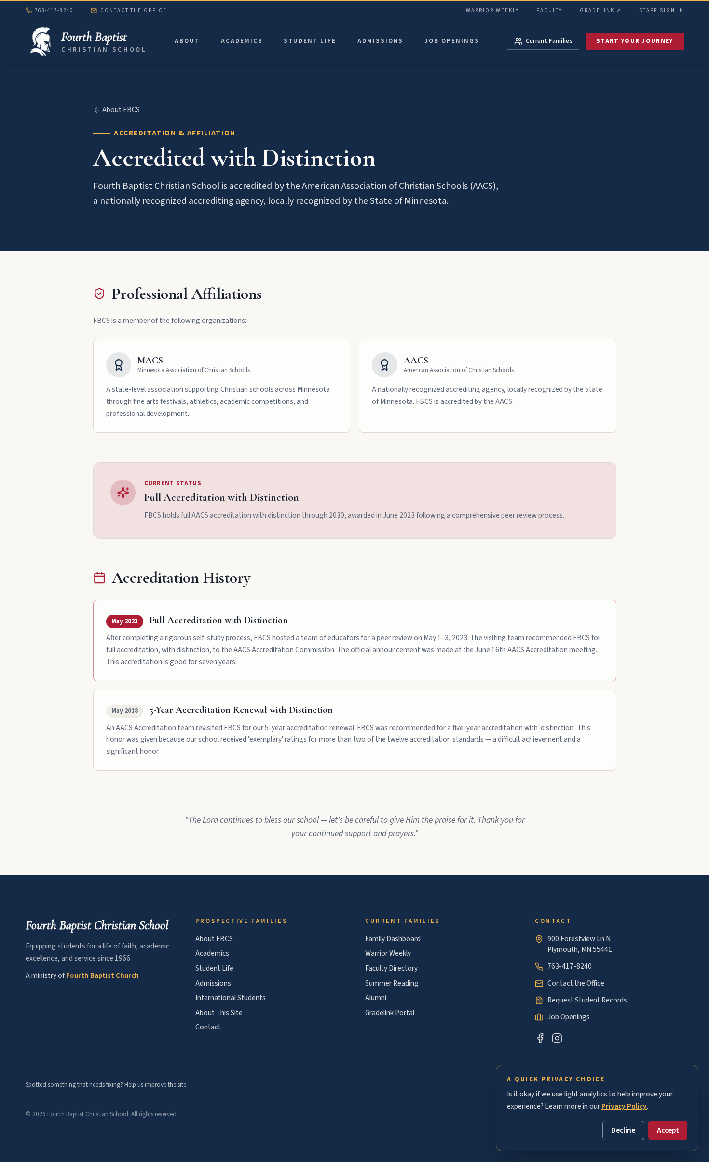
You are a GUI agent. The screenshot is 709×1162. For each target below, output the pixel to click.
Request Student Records (587, 1000)
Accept (668, 1130)
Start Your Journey (634, 41)
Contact (208, 1027)
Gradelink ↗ (601, 10)
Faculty (549, 10)
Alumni (375, 997)
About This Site (219, 1012)
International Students (230, 997)
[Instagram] (557, 1038)
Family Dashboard (393, 939)
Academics (242, 41)
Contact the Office (133, 10)
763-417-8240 (54, 10)
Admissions (380, 41)
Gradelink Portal (389, 1012)
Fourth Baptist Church (102, 975)
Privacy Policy (624, 1106)
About (187, 41)
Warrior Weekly (492, 10)
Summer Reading (392, 983)
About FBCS (121, 110)
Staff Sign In (661, 10)
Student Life (310, 41)
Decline (623, 1130)
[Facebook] (540, 1038)
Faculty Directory (391, 968)
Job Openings (451, 41)
